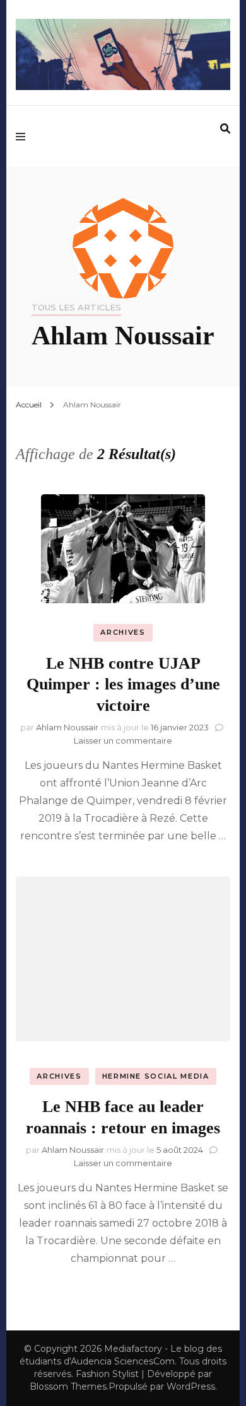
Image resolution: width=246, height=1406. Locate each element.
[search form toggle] (225, 128)
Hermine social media (155, 1076)
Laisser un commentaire (123, 740)
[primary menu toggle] (24, 136)
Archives (122, 632)
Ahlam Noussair (67, 727)
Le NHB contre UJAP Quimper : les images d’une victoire (123, 684)
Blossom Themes (68, 1386)
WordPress (191, 1386)
